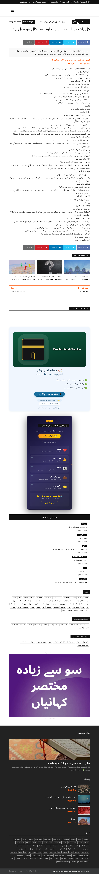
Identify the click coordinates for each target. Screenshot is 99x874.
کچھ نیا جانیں (80, 11)
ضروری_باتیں (32, 852)
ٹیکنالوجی (25, 607)
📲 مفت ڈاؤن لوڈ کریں (49, 394)
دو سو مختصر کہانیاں (39, 2)
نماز (88, 34)
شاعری (37, 604)
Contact (11, 871)
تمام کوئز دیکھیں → (49, 502)
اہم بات (84, 524)
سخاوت (76, 604)
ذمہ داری (26, 601)
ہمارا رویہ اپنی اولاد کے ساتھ (78, 63)
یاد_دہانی (25, 858)
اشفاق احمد (47, 839)
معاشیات (56, 607)
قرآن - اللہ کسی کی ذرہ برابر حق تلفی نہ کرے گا (70, 60)
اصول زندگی (48, 597)
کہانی (84, 546)
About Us (29, 871)
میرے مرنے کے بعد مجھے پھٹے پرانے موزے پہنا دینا (67, 21)
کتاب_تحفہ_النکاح (25, 642)
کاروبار (19, 607)
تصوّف (28, 842)
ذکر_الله (56, 642)
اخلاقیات (66, 597)
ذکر (20, 601)
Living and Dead (27, 21)
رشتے (15, 601)
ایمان (19, 597)
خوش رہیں (21, 846)
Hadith (73, 862)
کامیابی (13, 607)
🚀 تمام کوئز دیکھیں (49, 436)
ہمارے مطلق (54, 2)
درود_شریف (85, 849)
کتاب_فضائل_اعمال (83, 645)
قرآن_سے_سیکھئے (41, 642)
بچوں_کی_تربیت (74, 624)
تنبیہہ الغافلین (57, 601)
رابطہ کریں (65, 2)
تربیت (86, 601)
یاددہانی (70, 610)
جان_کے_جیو (64, 624)
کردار (87, 610)
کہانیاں (76, 610)
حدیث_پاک (71, 642)
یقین (63, 610)
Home (37, 871)
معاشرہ (63, 607)
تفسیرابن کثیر (67, 601)
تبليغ (51, 842)
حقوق (38, 601)
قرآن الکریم (83, 579)
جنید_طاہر (54, 846)
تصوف (76, 601)
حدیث (44, 601)
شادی (43, 604)
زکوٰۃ (82, 604)
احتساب (86, 597)
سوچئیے (55, 604)
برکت (14, 597)
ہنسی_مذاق (33, 858)
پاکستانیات (15, 624)
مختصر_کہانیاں (84, 858)
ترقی (81, 601)
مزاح (14, 21)
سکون (49, 604)
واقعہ (38, 607)
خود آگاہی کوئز (23, 2)
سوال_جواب (85, 852)
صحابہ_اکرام (25, 604)
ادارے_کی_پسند (82, 535)
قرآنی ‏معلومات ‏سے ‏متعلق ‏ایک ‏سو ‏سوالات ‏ (69, 763)
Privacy (20, 871)
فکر (87, 607)
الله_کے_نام (39, 597)
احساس (73, 597)
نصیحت (49, 607)
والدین (32, 607)
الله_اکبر (86, 642)
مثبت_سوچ (76, 607)
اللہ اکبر (32, 597)
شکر (31, 604)
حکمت (33, 601)
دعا (65, 642)
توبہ (50, 601)
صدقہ (12, 604)
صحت (17, 604)
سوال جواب (63, 604)
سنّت (70, 604)
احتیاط (79, 597)
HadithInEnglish (40, 21)
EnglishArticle (83, 862)
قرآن (82, 607)
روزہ (87, 604)
